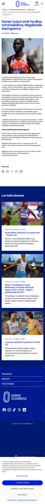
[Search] (42, 3)
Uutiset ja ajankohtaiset (17, 10)
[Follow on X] (19, 410)
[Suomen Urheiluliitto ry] (22, 4)
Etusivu (4, 10)
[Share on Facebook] (7, 171)
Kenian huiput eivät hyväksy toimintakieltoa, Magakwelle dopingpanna (21, 13)
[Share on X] (12, 171)
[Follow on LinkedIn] (24, 410)
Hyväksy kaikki (22, 483)
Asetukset (22, 495)
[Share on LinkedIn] (21, 171)
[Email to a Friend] (16, 171)
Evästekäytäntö (12, 500)
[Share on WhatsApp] (3, 171)
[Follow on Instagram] (9, 410)
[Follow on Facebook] (4, 410)
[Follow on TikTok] (14, 410)
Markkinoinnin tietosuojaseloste (27, 500)
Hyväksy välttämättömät (22, 489)
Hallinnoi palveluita (22, 476)
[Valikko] (3, 3)
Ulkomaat (31, 10)
